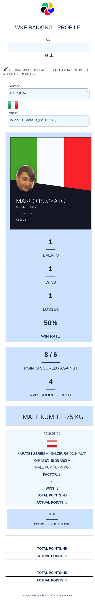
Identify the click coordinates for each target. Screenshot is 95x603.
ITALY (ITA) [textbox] (18, 93)
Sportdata (66, 595)
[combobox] (48, 94)
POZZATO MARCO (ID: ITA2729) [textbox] (33, 120)
